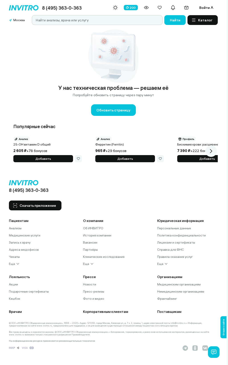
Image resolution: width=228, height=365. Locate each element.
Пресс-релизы (93, 291)
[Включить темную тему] (115, 7)
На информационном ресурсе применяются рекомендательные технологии (52, 341)
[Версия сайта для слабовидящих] (146, 7)
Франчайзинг (167, 299)
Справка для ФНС (170, 250)
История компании (97, 235)
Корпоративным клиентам (105, 311)
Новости (89, 284)
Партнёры (90, 250)
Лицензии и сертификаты (176, 242)
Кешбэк (14, 299)
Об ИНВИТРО (93, 228)
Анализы (15, 228)
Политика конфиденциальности (181, 235)
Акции (13, 284)
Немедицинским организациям (180, 291)
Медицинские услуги (24, 235)
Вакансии (90, 242)
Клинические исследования (103, 257)
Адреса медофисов (24, 250)
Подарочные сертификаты (29, 291)
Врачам (15, 311)
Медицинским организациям (179, 284)
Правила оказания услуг (175, 257)
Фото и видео (93, 299)
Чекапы (14, 257)
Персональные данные (174, 228)
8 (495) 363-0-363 (62, 8)
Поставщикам (169, 311)
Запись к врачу (20, 242)
